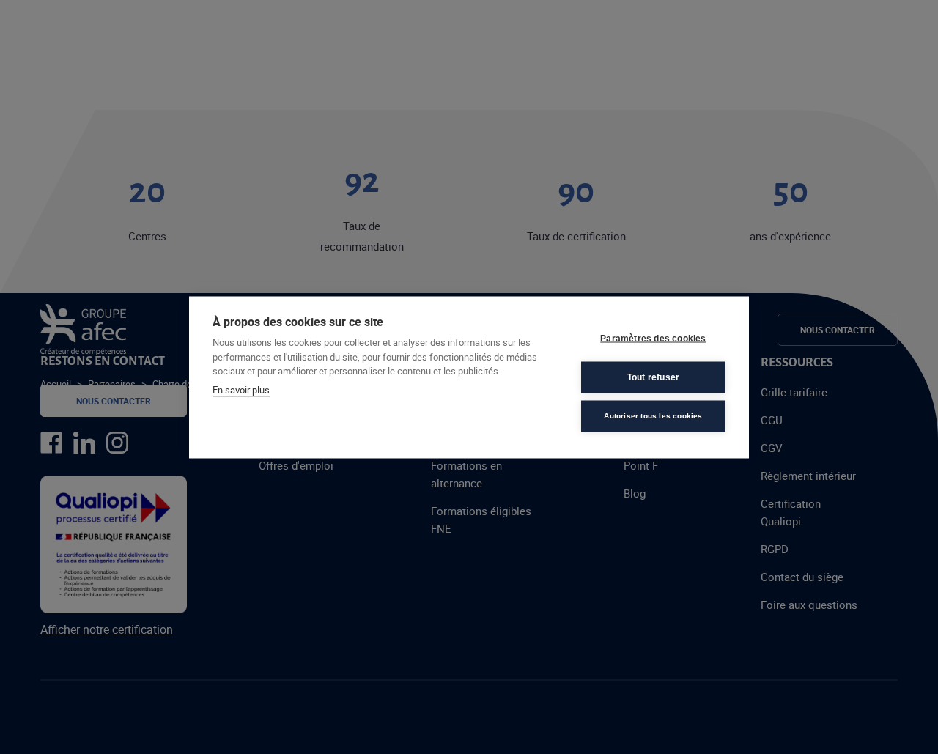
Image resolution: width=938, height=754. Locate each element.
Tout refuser (653, 377)
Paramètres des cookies (653, 338)
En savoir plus (241, 389)
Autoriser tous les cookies (653, 416)
